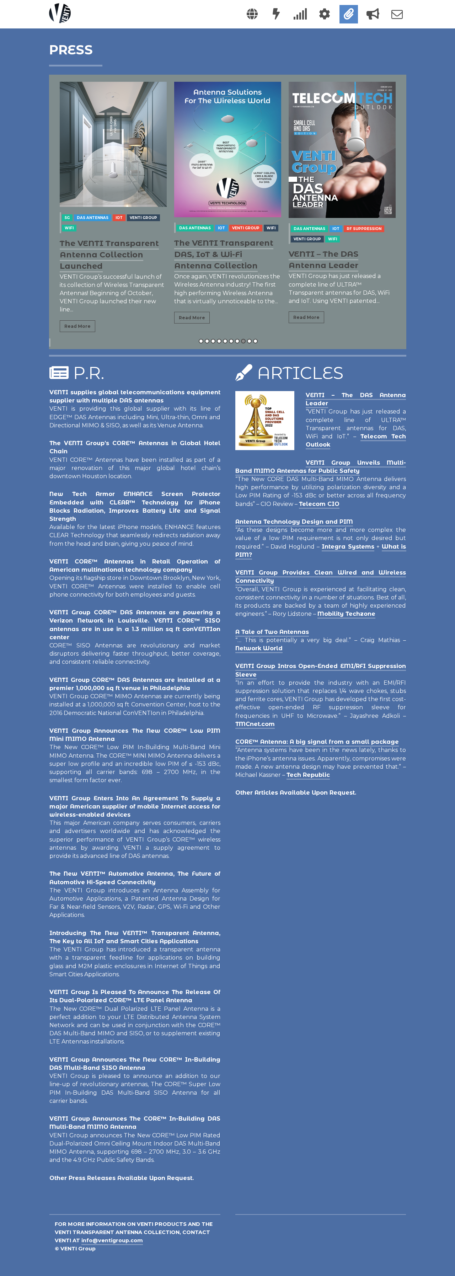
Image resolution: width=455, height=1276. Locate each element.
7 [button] (237, 341)
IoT (119, 217)
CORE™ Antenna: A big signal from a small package (317, 741)
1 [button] (201, 341)
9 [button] (249, 341)
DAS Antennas (92, 217)
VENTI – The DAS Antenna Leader (323, 259)
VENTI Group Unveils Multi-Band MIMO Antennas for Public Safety (320, 466)
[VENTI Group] (60, 13)
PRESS (71, 50)
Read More (77, 326)
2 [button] (207, 341)
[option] (113, 210)
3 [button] (213, 341)
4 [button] (219, 341)
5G (67, 217)
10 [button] (255, 341)
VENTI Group (143, 217)
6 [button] (231, 341)
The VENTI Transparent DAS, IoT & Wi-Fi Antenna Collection (223, 254)
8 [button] (243, 341)
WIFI (69, 228)
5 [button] (225, 341)
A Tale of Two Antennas (272, 632)
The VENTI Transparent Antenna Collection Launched (109, 255)
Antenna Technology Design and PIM (294, 521)
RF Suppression (364, 228)
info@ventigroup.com (112, 1240)
